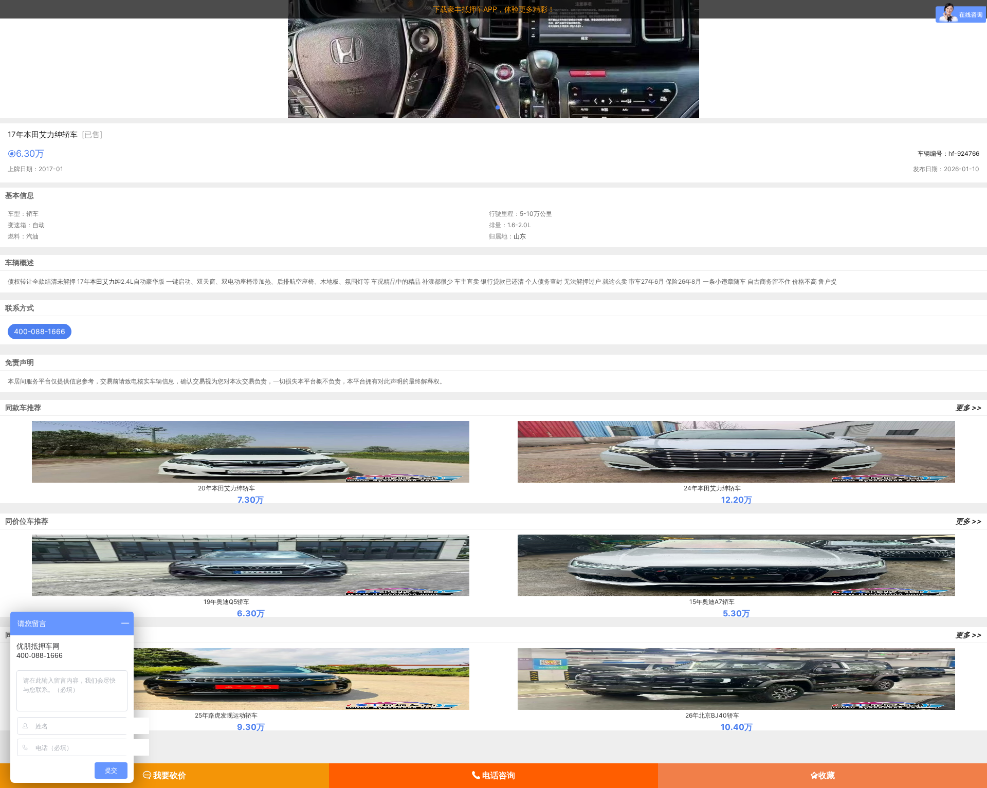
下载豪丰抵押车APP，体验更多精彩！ (494, 9)
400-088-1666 (39, 331)
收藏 (826, 775)
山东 (520, 236)
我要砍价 (168, 775)
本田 (96, 281)
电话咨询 (497, 775)
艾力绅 (111, 281)
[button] (481, 107)
